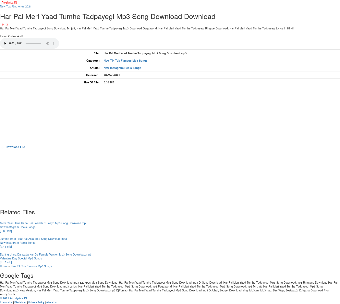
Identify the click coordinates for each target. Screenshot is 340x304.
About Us (51, 302)
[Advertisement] (118, 117)
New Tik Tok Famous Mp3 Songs (126, 60)
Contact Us (6, 302)
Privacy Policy (36, 302)
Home (3, 266)
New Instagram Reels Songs (122, 68)
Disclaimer (20, 302)
